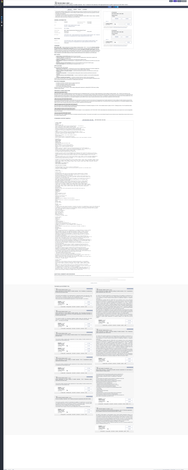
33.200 (116, 431)
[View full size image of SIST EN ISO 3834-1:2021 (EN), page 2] (107, 17)
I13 (129, 403)
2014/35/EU (121, 431)
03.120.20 (73, 328)
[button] (110, 7)
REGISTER (184, 1)
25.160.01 (78, 306)
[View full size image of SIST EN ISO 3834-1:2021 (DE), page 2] (107, 35)
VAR (77, 6)
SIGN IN (179, 1)
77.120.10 (82, 414)
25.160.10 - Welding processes (69, 26)
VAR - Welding (66, 28)
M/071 (122, 325)
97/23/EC (118, 325)
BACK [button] (55, 6)
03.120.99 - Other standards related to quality (72, 25)
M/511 (125, 431)
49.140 (124, 403)
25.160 (122, 27)
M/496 (127, 403)
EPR (128, 431)
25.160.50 (120, 403)
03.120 (116, 27)
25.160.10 (74, 6)
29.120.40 (113, 431)
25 (120, 27)
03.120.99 (70, 6)
